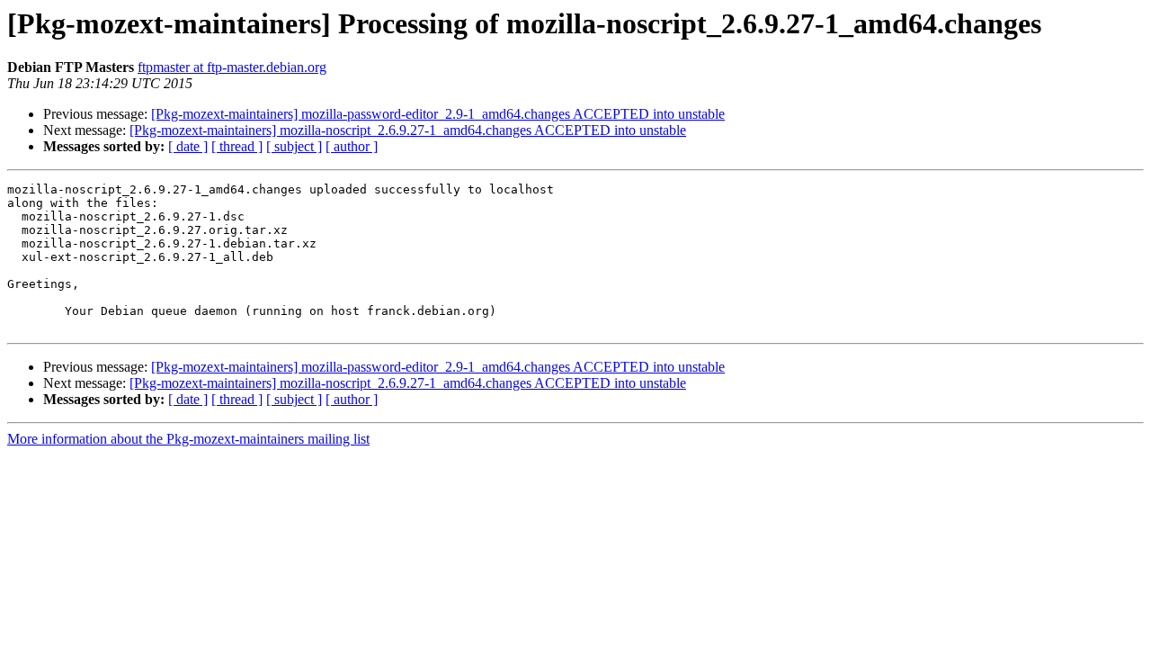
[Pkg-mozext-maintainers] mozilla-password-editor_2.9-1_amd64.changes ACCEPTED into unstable (438, 114)
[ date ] (188, 146)
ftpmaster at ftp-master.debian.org (232, 67)
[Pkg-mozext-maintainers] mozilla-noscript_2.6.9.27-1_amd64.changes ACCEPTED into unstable (407, 130)
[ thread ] (237, 146)
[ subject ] (294, 146)
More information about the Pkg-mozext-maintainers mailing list (188, 438)
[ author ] (352, 146)
